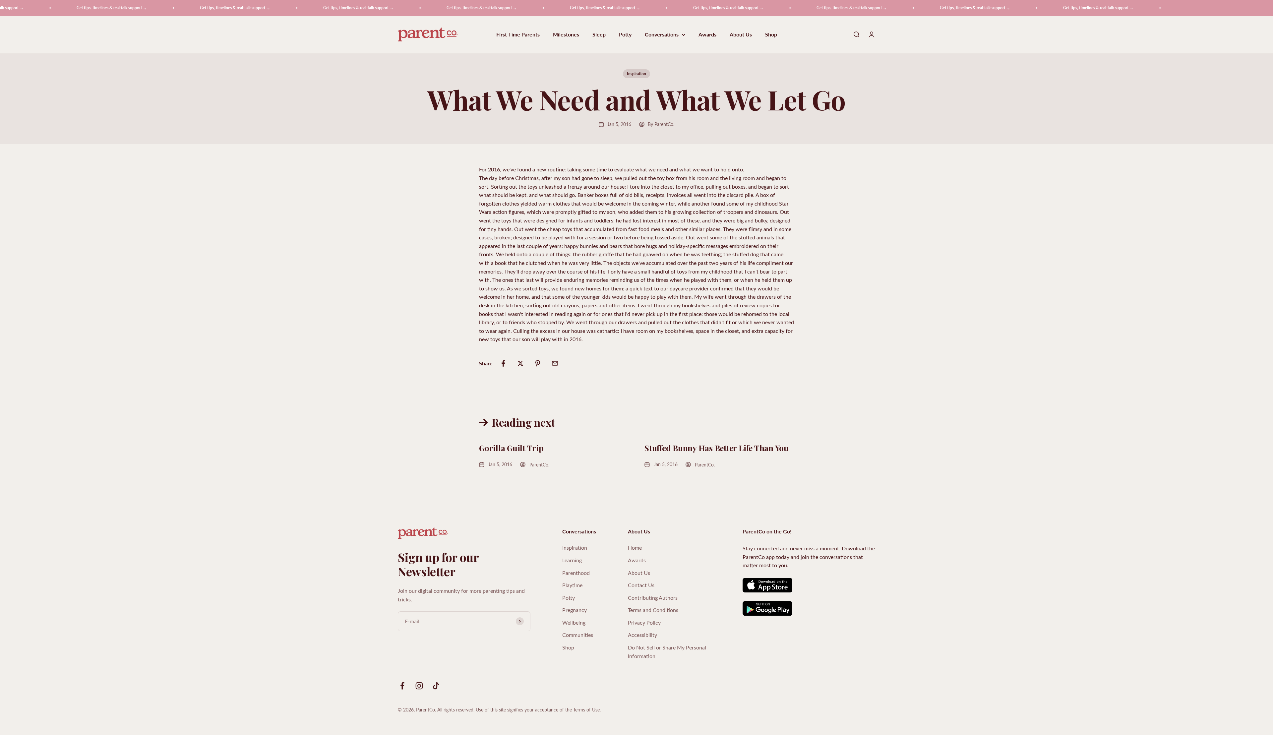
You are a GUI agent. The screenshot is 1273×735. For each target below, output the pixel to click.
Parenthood (576, 572)
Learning (572, 560)
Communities (577, 634)
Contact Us (641, 585)
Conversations (662, 34)
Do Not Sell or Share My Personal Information (667, 651)
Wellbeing (573, 622)
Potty (625, 34)
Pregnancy (574, 609)
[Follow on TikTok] (436, 685)
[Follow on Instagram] (419, 685)
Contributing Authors (653, 597)
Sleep (599, 34)
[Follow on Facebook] (402, 685)
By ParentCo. (661, 124)
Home (635, 547)
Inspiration (636, 74)
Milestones (566, 34)
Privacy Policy (644, 622)
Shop (771, 34)
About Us (741, 34)
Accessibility (642, 634)
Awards (707, 34)
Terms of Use (586, 709)
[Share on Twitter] (520, 363)
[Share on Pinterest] (537, 363)
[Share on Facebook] (503, 363)
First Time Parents (518, 34)
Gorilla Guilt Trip (511, 448)
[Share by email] (555, 363)
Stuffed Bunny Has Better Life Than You (716, 448)
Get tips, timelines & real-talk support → (70, 8)
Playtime (572, 585)
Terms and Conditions (653, 609)
